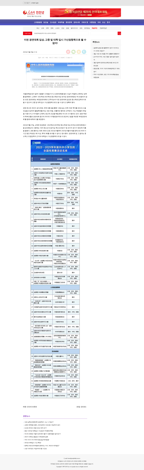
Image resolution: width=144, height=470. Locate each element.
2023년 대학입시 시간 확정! (32, 442)
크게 (43, 57)
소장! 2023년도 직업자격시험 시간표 (35, 448)
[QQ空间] (79, 52)
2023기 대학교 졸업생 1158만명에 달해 (36, 437)
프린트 (62, 57)
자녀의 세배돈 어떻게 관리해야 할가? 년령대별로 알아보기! (42, 434)
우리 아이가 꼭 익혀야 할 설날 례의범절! (37, 440)
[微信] (73, 52)
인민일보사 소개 (62, 461)
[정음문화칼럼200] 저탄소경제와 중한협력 (45, 33)
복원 (47, 57)
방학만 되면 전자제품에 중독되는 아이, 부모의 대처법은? (41, 445)
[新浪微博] (68, 52)
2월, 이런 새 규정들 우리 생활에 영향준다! (106, 54)
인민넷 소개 (70, 461)
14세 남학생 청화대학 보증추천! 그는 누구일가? (39, 422)
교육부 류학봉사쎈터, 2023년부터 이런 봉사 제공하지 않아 (42, 425)
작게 (50, 57)
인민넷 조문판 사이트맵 (80, 461)
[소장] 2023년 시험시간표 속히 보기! (35, 428)
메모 (56, 57)
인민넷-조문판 (32, 407)
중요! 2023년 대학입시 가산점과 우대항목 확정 (38, 431)
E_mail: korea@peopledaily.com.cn (72, 458)
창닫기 (69, 57)
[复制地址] (84, 52)
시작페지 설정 (34, 3)
